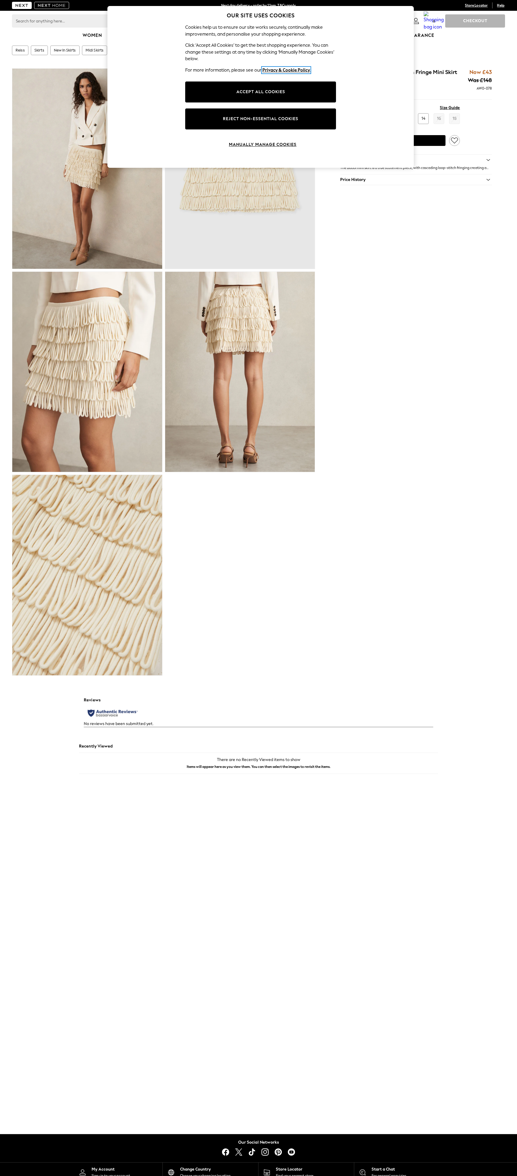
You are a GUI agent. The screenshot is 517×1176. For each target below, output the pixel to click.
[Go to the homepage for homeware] (51, 5)
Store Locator (476, 5)
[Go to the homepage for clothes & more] (22, 5)
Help (500, 5)
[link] (415, 21)
